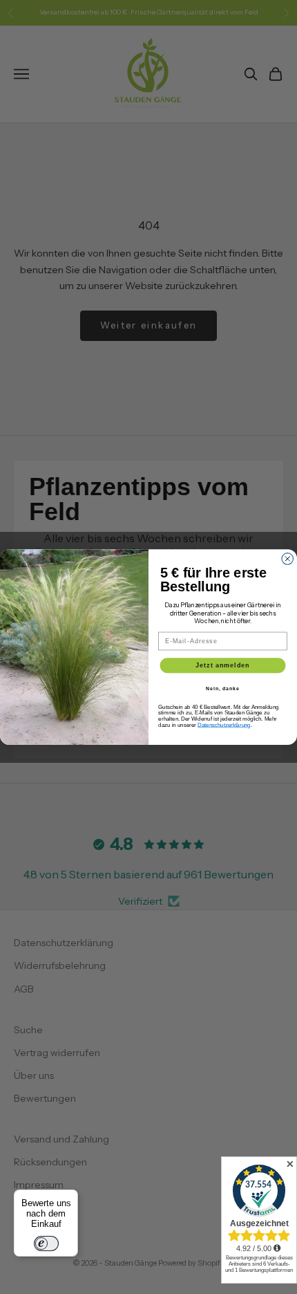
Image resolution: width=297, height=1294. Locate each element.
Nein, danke (223, 688)
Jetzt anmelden (222, 665)
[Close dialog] (288, 559)
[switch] (46, 1243)
